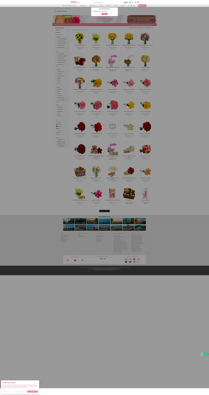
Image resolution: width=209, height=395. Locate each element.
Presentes (108, 5)
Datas (116, 5)
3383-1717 (126, 2)
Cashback (130, 2)
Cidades (101, 5)
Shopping (122, 5)
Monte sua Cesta (131, 5)
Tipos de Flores (92, 5)
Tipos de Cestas (83, 5)
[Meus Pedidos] (135, 2)
